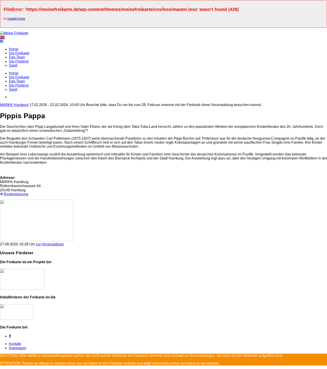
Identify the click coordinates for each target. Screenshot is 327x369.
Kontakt (15, 344)
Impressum (17, 348)
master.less (16, 18)
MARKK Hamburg (14, 105)
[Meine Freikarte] (14, 33)
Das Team (17, 57)
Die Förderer (19, 61)
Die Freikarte (19, 53)
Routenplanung (15, 194)
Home (13, 49)
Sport (13, 65)
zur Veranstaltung (50, 244)
